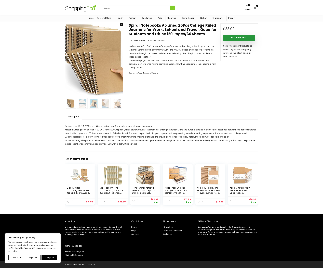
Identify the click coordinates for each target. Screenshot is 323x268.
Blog (133, 230)
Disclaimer (167, 234)
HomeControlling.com (75, 251)
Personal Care (104, 18)
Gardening (147, 18)
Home (91, 18)
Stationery (217, 18)
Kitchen (203, 18)
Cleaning (171, 18)
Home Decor (187, 18)
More (230, 18)
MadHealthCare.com (74, 255)
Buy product (239, 37)
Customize (16, 257)
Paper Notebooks (144, 73)
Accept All (49, 257)
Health (120, 18)
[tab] (73, 116)
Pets (159, 18)
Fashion (132, 18)
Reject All (33, 257)
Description (73, 116)
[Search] (172, 8)
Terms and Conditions (172, 230)
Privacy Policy (168, 227)
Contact (135, 234)
